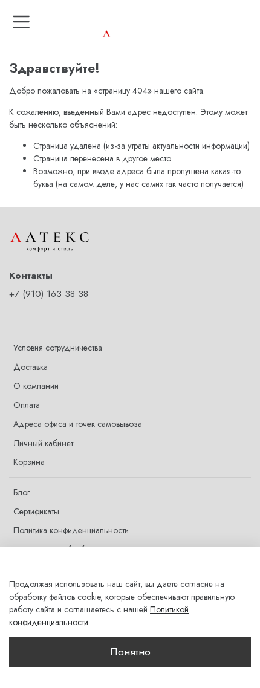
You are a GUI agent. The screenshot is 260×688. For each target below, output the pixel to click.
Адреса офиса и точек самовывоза (77, 424)
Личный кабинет (43, 443)
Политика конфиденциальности (71, 530)
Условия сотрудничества (57, 348)
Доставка (30, 367)
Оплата (26, 405)
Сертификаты (36, 511)
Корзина (29, 462)
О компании (36, 386)
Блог (21, 492)
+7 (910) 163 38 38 (48, 293)
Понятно (130, 652)
